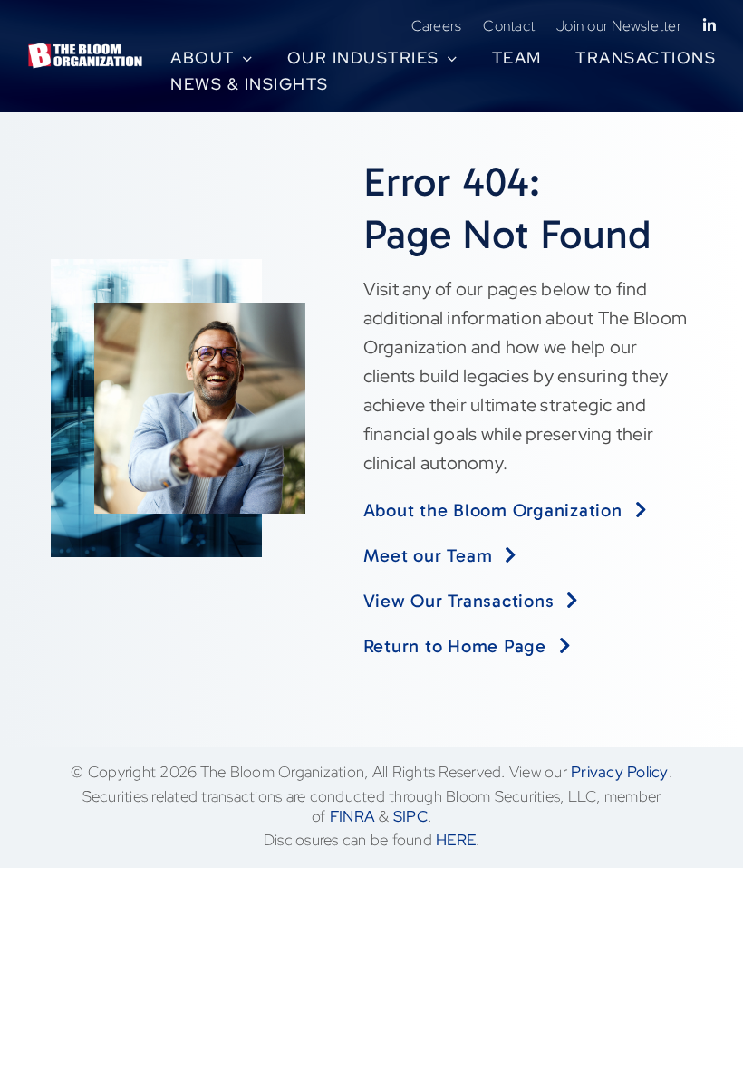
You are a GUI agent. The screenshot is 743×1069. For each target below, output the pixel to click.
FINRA (352, 816)
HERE (456, 840)
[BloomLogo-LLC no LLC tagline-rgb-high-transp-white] (85, 51)
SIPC (410, 816)
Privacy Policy (620, 772)
